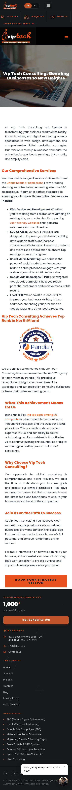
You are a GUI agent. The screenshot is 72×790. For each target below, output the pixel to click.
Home (6, 667)
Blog (5, 692)
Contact (8, 686)
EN (27, 5)
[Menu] (48, 5)
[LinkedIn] (21, 773)
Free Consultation (36, 619)
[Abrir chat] (63, 781)
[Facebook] (6, 773)
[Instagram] (13, 773)
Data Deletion (11, 704)
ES (35, 5)
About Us (8, 673)
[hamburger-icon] (66, 36)
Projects (8, 679)
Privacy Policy (11, 698)
